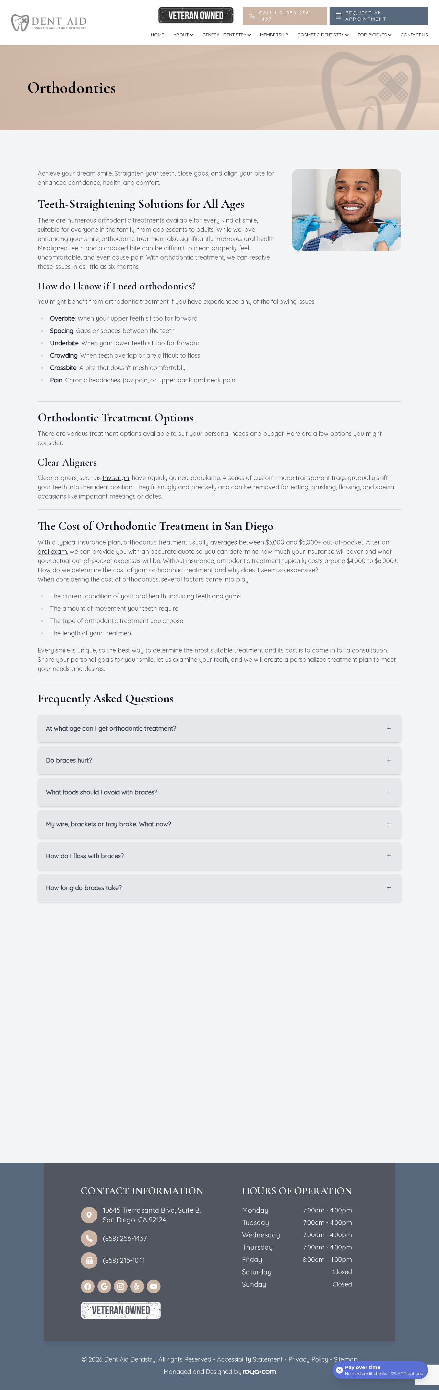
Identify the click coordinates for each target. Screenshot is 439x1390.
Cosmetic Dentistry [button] (320, 34)
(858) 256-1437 (125, 1238)
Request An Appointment (366, 16)
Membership (274, 34)
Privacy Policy (308, 1359)
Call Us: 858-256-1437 (285, 16)
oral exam (52, 551)
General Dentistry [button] (224, 34)
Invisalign (116, 478)
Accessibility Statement (250, 1359)
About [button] (181, 34)
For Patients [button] (372, 34)
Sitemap (346, 1359)
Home (157, 34)
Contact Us (414, 34)
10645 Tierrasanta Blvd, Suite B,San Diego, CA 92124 (152, 1215)
